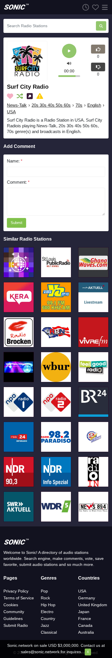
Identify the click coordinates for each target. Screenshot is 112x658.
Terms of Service (18, 598)
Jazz (45, 625)
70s (79, 105)
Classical (49, 632)
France (84, 618)
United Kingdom (92, 604)
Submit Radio (15, 625)
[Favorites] (94, 7)
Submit (16, 223)
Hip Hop (48, 604)
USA (11, 111)
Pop (44, 591)
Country (48, 618)
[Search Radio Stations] (101, 26)
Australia (86, 632)
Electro (47, 611)
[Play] (69, 51)
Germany (86, 598)
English (94, 105)
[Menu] (104, 7)
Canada (85, 625)
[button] (69, 63)
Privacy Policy (15, 591)
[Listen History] (84, 7)
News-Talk (17, 105)
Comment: (18, 182)
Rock (45, 598)
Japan (83, 611)
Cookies (10, 604)
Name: (14, 160)
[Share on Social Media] (30, 96)
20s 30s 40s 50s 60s (51, 105)
